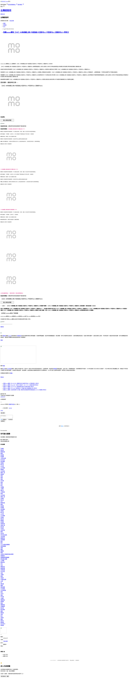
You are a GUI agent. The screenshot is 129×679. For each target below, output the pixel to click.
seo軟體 (2, 560)
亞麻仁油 (3, 525)
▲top (2, 410)
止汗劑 (2, 466)
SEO (2, 563)
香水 (2, 616)
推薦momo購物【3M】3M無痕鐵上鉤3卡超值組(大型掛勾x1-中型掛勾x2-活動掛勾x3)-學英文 (36, 32)
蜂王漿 (2, 526)
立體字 (2, 574)
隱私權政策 (72, 660)
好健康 (2, 522)
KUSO (10, 408)
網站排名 (3, 562)
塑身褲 (2, 622)
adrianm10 (3, 396)
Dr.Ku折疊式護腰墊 (5, 544)
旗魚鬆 (55, 368)
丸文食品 (9, 368)
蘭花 (2, 543)
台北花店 (3, 571)
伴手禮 (2, 480)
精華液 (2, 612)
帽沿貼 (2, 450)
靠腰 (2, 547)
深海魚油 (3, 530)
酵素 (2, 531)
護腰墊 (2, 551)
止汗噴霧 (3, 467)
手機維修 (3, 606)
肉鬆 (2, 477)
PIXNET (54, 660)
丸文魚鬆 (3, 588)
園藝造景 (3, 538)
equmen (9, 335)
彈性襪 (2, 583)
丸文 (4, 368)
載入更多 (3, 413)
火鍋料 (2, 488)
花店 (2, 565)
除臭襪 (2, 455)
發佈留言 (3, 421)
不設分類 (11, 20)
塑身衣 (2, 326)
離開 (8, 676)
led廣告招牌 (3, 579)
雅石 (2, 541)
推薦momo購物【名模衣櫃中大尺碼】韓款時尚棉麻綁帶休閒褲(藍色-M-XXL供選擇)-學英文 (24, 389)
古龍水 (2, 617)
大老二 (2, 593)
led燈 (2, 581)
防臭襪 (2, 456)
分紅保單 (3, 536)
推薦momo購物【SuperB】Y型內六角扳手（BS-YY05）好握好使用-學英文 (20, 385)
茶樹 (2, 614)
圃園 (2, 619)
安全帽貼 (3, 461)
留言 (13, 404)
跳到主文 (3, 14)
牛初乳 (2, 528)
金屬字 (2, 577)
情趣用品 (3, 600)
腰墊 (2, 549)
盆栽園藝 (3, 539)
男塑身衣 (19, 335)
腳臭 (2, 453)
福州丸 (2, 490)
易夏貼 (2, 463)
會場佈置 (3, 569)
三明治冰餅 (3, 458)
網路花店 (3, 566)
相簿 (4, 23)
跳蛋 (2, 603)
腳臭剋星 (3, 451)
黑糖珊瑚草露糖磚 (5, 557)
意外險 (2, 533)
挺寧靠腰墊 (3, 546)
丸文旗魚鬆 (3, 590)
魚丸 (2, 485)
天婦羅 (2, 487)
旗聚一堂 (3, 472)
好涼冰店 (3, 459)
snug (2, 501)
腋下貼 (2, 464)
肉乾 (2, 483)
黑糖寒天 (3, 555)
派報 (2, 573)
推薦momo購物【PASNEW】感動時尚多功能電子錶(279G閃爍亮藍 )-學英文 (21, 383)
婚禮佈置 (3, 568)
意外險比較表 (4, 534)
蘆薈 (2, 611)
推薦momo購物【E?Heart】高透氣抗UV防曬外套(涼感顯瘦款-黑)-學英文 (20, 388)
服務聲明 (77, 660)
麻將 (2, 591)
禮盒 (11, 373)
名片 (4, 26)
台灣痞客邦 (6, 10)
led (1, 582)
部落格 (4, 25)
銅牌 (2, 576)
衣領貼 (2, 448)
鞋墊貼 (2, 469)
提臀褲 (2, 625)
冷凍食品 (3, 492)
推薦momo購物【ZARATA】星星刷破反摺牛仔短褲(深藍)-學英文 (18, 386)
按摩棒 (2, 601)
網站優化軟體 (4, 559)
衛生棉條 (3, 609)
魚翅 (2, 493)
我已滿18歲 (3, 676)
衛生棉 (2, 608)
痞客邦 (10, 404)
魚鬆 (2, 340)
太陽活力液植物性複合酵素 (7, 554)
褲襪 (2, 585)
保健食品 (3, 523)
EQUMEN (3, 623)
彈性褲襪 (3, 587)
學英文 (2, 377)
